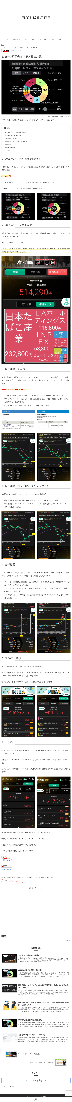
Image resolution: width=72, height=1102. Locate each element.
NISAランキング (7, 869)
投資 (5, 936)
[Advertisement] (36, 910)
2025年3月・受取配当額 (13, 135)
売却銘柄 (8, 144)
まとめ (7, 151)
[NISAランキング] (7, 866)
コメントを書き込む (37, 1080)
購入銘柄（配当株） (12, 138)
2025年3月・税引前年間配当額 (15, 132)
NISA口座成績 (10, 147)
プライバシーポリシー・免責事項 (36, 1096)
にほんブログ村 (16, 50)
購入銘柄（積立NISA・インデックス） (18, 141)
